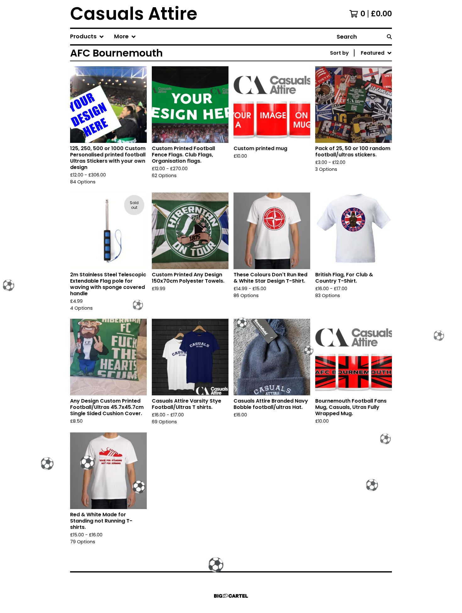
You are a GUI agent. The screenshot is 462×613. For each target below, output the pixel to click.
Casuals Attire (133, 14)
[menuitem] (87, 36)
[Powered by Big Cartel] (231, 595)
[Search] (389, 36)
